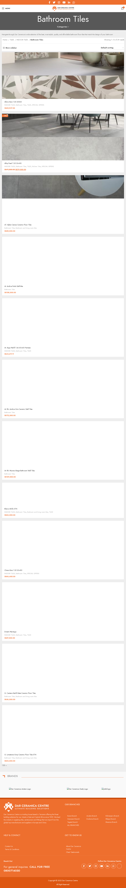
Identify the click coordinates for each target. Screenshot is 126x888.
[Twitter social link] (89, 866)
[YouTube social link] (101, 866)
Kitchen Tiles (36, 166)
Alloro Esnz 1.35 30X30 (13, 102)
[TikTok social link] (77, 2)
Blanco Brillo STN (10, 509)
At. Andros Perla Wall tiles (13, 286)
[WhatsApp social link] (113, 866)
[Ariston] (20, 789)
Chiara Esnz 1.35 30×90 (13, 570)
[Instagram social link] (95, 866)
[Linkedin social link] (107, 866)
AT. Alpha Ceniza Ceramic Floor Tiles (17, 225)
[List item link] (74, 816)
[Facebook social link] (83, 866)
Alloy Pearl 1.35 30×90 (13, 163)
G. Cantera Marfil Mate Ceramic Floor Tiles (20, 693)
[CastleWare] (48, 789)
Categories (62, 27)
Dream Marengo (10, 631)
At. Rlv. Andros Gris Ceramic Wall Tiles (18, 409)
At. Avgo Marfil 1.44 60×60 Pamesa (17, 347)
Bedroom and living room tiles (26, 228)
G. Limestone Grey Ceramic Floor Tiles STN (20, 754)
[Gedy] (77, 789)
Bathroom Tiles (21, 105)
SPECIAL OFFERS (38, 105)
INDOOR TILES (22, 40)
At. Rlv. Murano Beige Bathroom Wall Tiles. (19, 470)
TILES (12, 40)
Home (5, 40)
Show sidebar (11, 48)
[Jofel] (106, 789)
